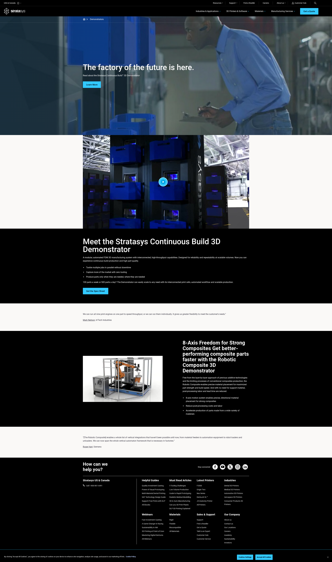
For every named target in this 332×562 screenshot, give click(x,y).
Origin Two (201, 490)
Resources (217, 3)
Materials (259, 11)
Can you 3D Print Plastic (179, 505)
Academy (228, 535)
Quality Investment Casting (153, 486)
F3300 (199, 486)
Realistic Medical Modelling (180, 497)
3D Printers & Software (236, 11)
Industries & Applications (207, 11)
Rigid (171, 520)
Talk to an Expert (203, 531)
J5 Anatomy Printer (204, 501)
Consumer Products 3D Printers (233, 502)
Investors (228, 543)
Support (232, 3)
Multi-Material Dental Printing (153, 493)
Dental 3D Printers (231, 486)
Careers (266, 3)
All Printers (201, 505)
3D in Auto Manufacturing (179, 501)
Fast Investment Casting (152, 520)
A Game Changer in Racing (152, 524)
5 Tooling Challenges (177, 486)
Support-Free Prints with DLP (153, 501)
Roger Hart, (88, 447)
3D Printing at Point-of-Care (153, 531)
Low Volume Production (179, 490)
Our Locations (230, 527)
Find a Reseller (249, 3)
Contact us (228, 524)
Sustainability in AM (150, 527)
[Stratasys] (14, 11)
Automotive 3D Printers (233, 493)
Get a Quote (201, 527)
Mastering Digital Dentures (152, 535)
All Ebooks (146, 505)
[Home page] (83, 19)
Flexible (172, 524)
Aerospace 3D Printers (233, 497)
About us (280, 3)
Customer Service (204, 539)
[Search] (315, 3)
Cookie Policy (131, 557)
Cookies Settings (245, 557)
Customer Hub (300, 3)
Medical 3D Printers (232, 490)
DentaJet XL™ (202, 497)
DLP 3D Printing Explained (179, 508)
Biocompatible (175, 527)
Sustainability (229, 539)
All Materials (174, 531)
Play (171, 182)
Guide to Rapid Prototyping (180, 493)
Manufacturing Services (282, 11)
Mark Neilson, (89, 320)
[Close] (328, 557)
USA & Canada (10, 3)
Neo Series (201, 493)
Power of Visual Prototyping (153, 490)
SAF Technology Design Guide (154, 497)
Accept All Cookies (264, 557)
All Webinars (147, 539)
